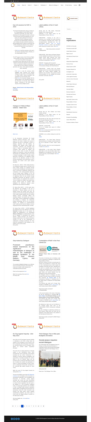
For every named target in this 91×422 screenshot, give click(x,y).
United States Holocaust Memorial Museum (71, 85)
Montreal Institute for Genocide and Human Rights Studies (71, 94)
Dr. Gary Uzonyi (54, 284)
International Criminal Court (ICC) (72, 57)
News (62, 5)
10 (38, 406)
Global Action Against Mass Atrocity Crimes (72, 62)
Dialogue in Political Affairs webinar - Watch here (21, 106)
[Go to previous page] (15, 406)
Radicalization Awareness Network (71, 113)
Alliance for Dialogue (53, 5)
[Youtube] (13, 1)
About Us (24, 5)
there (28, 398)
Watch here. (15, 134)
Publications (43, 5)
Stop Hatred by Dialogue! (21, 240)
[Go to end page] (43, 406)
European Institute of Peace (72, 122)
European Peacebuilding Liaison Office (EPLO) (71, 118)
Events (29, 5)
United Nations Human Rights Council (71, 52)
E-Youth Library (68, 5)
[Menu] (79, 5)
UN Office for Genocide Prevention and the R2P (71, 47)
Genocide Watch (69, 89)
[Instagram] (15, 1)
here (18, 50)
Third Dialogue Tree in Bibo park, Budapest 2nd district (49, 334)
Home (18, 5)
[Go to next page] (41, 406)
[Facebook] (11, 1)
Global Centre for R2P (71, 66)
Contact (75, 5)
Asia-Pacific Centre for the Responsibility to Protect (71, 100)
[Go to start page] (13, 406)
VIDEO (40, 136)
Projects (35, 5)
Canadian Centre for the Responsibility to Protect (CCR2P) (71, 107)
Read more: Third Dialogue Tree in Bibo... (48, 371)
